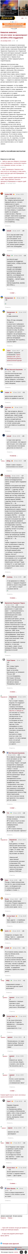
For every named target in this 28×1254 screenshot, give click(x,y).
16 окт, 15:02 (14, 899)
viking (8, 461)
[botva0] (3, 231)
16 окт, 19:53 (19, 1075)
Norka (7, 899)
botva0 (9, 231)
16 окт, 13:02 (17, 392)
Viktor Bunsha (10, 1188)
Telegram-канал (20, 1249)
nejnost (10, 1128)
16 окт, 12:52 (20, 194)
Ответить (8, 226)
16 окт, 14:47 (16, 231)
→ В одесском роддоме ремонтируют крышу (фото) (12, 1234)
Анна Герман (11, 660)
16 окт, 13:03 (18, 407)
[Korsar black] (3, 916)
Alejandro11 (13, 697)
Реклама (14, 29)
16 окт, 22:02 (17, 1128)
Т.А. (8, 813)
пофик (7, 392)
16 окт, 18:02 (17, 980)
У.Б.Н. (9, 350)
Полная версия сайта (5, 1247)
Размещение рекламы (16, 1247)
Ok (21, 1252)
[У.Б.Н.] (3, 351)
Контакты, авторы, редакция (7, 1249)
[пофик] (2, 392)
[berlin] (2, 931)
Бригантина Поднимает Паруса (15, 603)
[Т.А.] (3, 813)
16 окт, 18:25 (20, 660)
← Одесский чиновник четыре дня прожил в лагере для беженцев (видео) (14, 1228)
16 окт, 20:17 (16, 350)
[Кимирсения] (2, 298)
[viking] (3, 461)
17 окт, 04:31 (22, 1016)
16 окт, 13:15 (15, 476)
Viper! (9, 1101)
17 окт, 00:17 (17, 1143)
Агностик (8, 407)
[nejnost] (3, 1128)
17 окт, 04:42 (22, 1167)
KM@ (7, 980)
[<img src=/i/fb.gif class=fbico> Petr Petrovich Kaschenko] (2, 370)
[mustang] (2, 476)
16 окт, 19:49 (19, 1056)
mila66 (7, 948)
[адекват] (4, 998)
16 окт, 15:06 (18, 255)
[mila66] (2, 948)
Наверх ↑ (10, 1218)
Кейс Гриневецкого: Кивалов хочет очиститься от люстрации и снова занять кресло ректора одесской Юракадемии (13, 171)
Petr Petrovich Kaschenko (14, 369)
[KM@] (2, 981)
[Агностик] (2, 407)
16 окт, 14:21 (22, 840)
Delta (6, 880)
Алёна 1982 (8, 194)
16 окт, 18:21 (18, 1037)
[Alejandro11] (4, 697)
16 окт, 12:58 (20, 298)
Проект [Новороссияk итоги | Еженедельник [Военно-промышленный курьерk (14, 357)
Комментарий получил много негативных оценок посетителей (13, 1096)
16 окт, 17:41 (16, 948)
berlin (7, 931)
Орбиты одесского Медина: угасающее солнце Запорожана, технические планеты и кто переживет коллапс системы (13, 163)
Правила (3, 1218)
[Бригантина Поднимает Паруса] (2, 603)
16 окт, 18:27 (19, 997)
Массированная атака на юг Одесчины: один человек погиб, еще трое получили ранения (8, 13)
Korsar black (11, 916)
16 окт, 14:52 (16, 436)
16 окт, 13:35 (22, 697)
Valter (7, 1143)
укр (22, 18)
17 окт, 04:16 (18, 1101)
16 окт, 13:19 (10, 605)
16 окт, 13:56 (17, 813)
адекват (11, 997)
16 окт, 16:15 (16, 931)
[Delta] (2, 880)
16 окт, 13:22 (22, 312)
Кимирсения (9, 298)
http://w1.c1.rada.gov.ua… (16, 710)
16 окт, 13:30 (17, 577)
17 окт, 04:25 (22, 916)
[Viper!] (3, 1101)
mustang (7, 476)
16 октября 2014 (6, 41)
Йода (8, 255)
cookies (16, 1252)
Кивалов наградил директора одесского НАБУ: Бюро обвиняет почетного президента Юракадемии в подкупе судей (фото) (13, 180)
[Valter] (2, 1143)
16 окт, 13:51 (12, 755)
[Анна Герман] (3, 660)
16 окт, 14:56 (13, 880)
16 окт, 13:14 (18, 461)
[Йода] (3, 256)
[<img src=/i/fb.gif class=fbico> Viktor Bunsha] (2, 1189)
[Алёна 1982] (2, 194)
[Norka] (2, 899)
